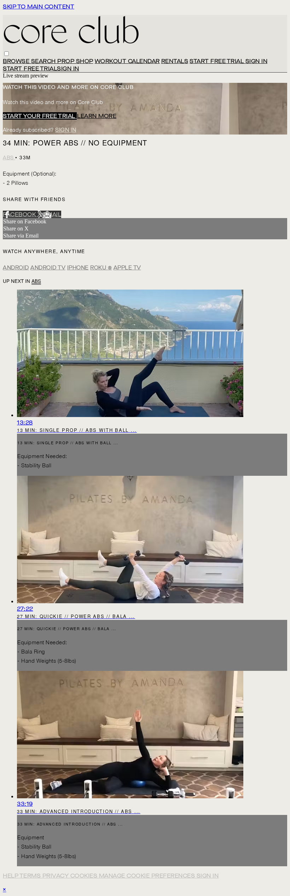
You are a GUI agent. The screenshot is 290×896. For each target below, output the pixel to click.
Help (11, 875)
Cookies (84, 875)
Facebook (20, 214)
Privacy (56, 875)
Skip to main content (38, 6)
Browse (17, 61)
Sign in (256, 61)
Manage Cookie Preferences (148, 875)
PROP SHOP (75, 61)
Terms (30, 875)
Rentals (174, 61)
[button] (6, 53)
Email (52, 214)
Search (44, 61)
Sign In (68, 68)
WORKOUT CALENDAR (127, 61)
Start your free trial (40, 116)
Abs (9, 158)
